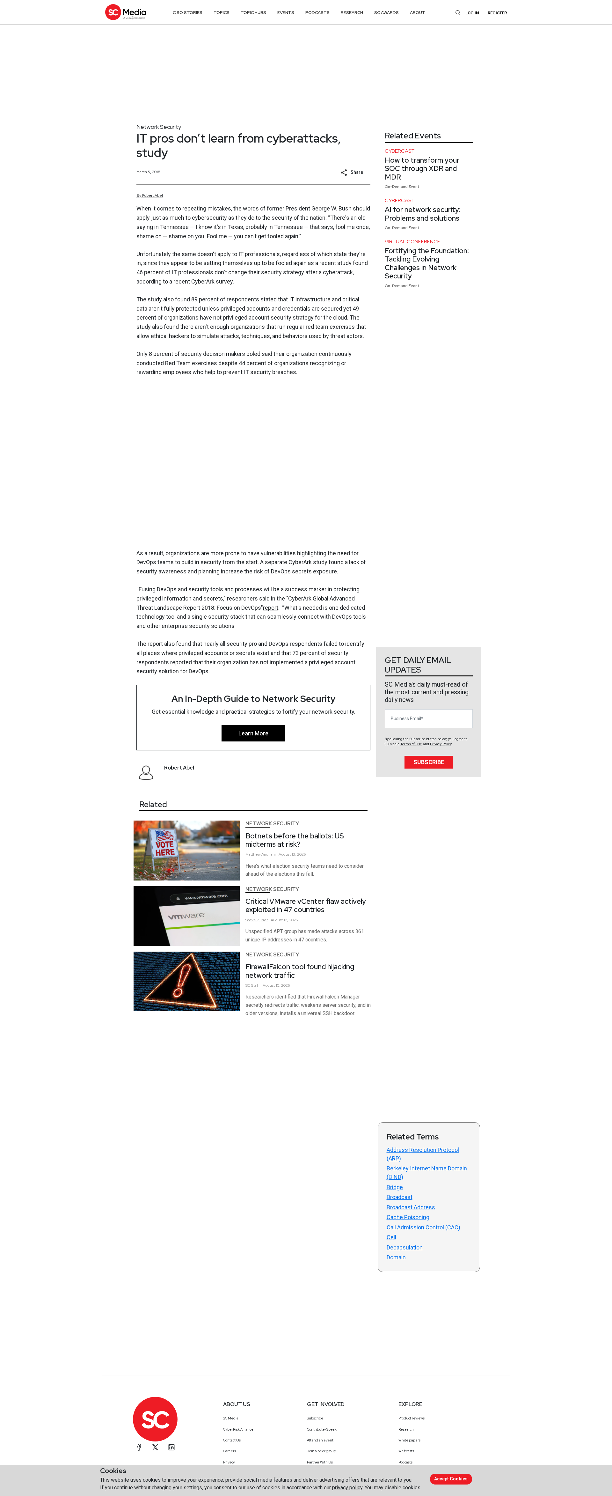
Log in (472, 13)
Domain (396, 1257)
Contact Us (232, 1440)
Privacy (229, 1462)
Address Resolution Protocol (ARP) (423, 1154)
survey (224, 281)
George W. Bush (331, 208)
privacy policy (347, 1488)
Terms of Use (411, 744)
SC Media (230, 1418)
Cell (391, 1237)
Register (497, 13)
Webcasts (406, 1451)
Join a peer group (321, 1451)
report (270, 607)
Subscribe (428, 762)
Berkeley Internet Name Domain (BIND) (427, 1172)
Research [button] (352, 12)
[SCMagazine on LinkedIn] (171, 1447)
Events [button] (285, 12)
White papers (409, 1440)
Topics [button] (221, 12)
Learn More (253, 733)
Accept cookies (451, 1478)
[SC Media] (125, 12)
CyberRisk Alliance (238, 1429)
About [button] (417, 12)
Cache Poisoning (408, 1217)
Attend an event (320, 1440)
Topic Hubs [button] (253, 12)
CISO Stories (187, 12)
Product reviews (411, 1418)
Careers (229, 1451)
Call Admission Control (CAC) (423, 1227)
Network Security (158, 126)
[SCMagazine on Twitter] (155, 1447)
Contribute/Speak (322, 1429)
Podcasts (405, 1462)
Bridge (395, 1187)
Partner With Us (320, 1462)
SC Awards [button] (386, 12)
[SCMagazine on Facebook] (139, 1447)
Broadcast (399, 1197)
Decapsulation (405, 1247)
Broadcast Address (411, 1207)
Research (406, 1429)
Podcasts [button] (317, 12)
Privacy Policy (440, 744)
